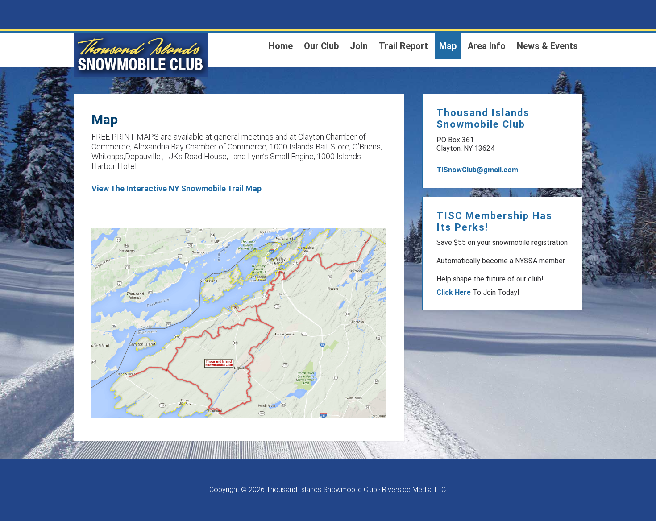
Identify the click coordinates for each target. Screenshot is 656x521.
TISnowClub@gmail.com (477, 169)
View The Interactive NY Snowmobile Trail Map (176, 188)
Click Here (453, 292)
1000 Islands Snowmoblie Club (141, 55)
